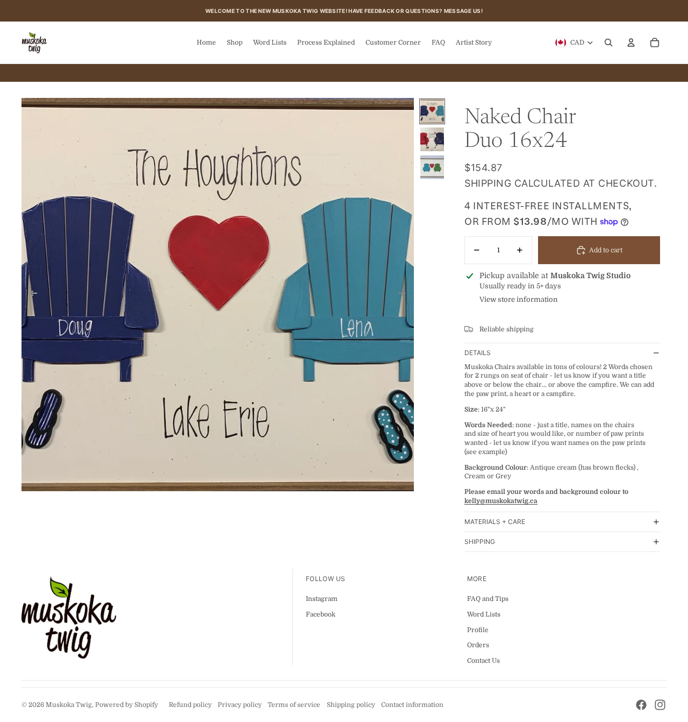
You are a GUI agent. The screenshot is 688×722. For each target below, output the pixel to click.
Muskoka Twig (69, 705)
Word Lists (483, 614)
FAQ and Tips (487, 599)
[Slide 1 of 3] (432, 111)
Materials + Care (494, 522)
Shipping (479, 541)
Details (477, 353)
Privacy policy (240, 705)
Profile (478, 630)
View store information (518, 299)
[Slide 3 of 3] (432, 167)
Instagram (322, 599)
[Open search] (608, 42)
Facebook (320, 614)
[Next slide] (405, 295)
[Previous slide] (30, 295)
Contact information (412, 705)
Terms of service (294, 705)
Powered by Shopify (126, 705)
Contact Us (483, 660)
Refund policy (190, 705)
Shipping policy (351, 705)
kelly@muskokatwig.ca (501, 501)
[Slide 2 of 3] (432, 139)
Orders (478, 645)
